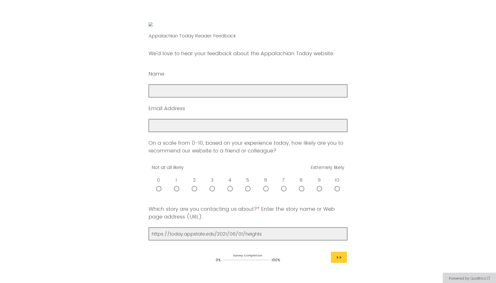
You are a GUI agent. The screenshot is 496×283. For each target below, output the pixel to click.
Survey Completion (247, 255)
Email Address (167, 108)
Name (157, 73)
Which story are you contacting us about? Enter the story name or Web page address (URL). (242, 212)
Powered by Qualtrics (467, 278)
